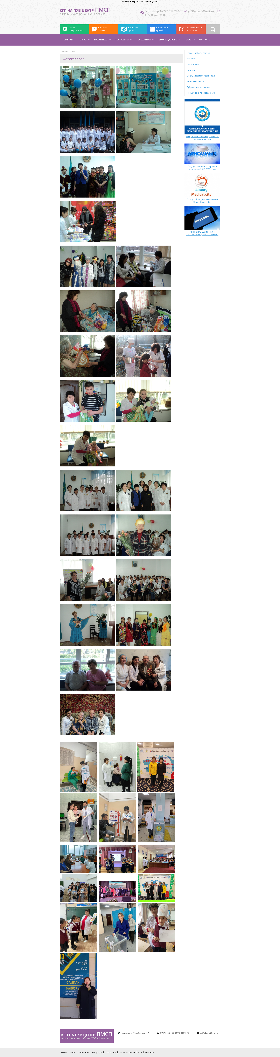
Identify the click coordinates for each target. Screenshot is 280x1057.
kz (218, 11)
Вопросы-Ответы (195, 81)
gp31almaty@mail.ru (201, 11)
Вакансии (191, 58)
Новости (191, 70)
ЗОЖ (188, 39)
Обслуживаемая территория (201, 75)
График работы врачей (198, 53)
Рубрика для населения (198, 87)
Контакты (204, 39)
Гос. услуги (122, 39)
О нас (83, 39)
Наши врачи (193, 64)
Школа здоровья (168, 39)
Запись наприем (133, 29)
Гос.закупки (144, 39)
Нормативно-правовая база (201, 92)
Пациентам (100, 39)
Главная (68, 39)
